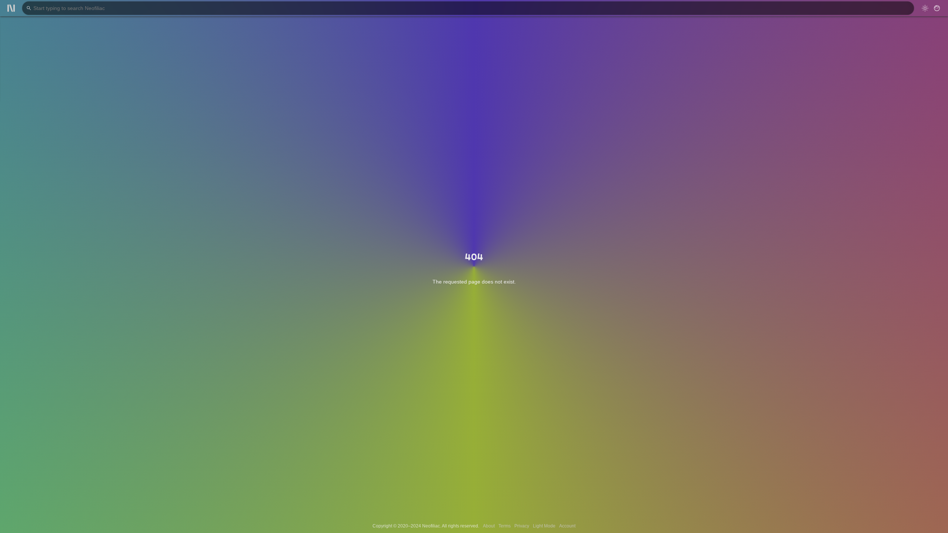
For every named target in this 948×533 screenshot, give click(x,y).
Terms (504, 526)
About (489, 526)
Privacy (521, 526)
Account (567, 526)
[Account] (937, 8)
